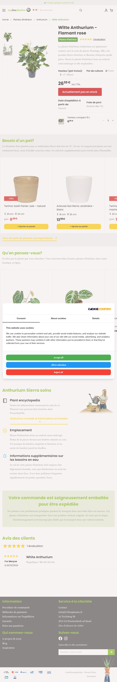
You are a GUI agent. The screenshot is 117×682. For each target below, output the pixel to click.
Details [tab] (95, 318)
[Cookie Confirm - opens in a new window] (99, 309)
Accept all (58, 357)
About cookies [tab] (58, 318)
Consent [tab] (21, 318)
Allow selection (58, 364)
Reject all (58, 372)
